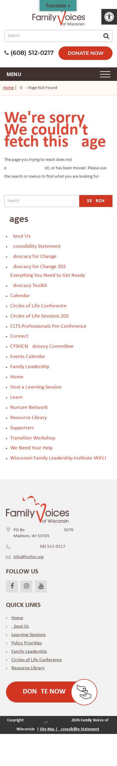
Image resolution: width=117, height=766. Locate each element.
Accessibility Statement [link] (35, 246)
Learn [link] (16, 397)
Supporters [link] (22, 428)
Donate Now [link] (86, 53)
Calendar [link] (20, 296)
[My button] (106, 36)
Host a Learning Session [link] (36, 387)
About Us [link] (20, 236)
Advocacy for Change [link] (33, 256)
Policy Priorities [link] (26, 643)
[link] (109, 17)
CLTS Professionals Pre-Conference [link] (48, 326)
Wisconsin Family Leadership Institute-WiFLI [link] (58, 458)
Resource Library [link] (28, 418)
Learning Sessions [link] (28, 634)
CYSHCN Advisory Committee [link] (42, 346)
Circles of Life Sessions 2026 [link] (39, 316)
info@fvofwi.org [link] (29, 557)
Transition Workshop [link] (32, 438)
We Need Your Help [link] (31, 448)
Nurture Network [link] (29, 407)
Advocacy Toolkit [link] (28, 285)
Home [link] (8, 88)
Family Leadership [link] (29, 367)
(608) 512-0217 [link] (39, 546)
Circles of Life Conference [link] (38, 306)
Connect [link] (19, 336)
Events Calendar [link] (27, 356)
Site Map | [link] (49, 729)
